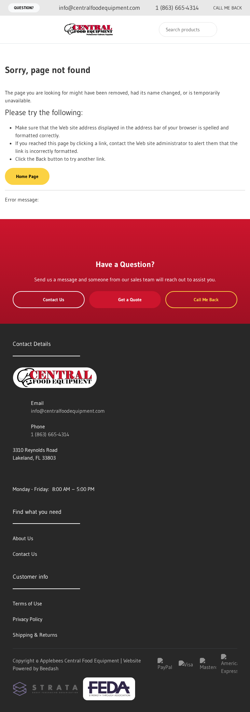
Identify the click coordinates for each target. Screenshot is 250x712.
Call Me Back (227, 8)
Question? (24, 7)
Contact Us (53, 300)
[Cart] (238, 29)
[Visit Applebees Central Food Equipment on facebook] (16, 473)
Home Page (27, 176)
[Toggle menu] (11, 29)
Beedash (49, 668)
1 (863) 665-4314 (50, 434)
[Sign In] (224, 29)
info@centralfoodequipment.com (68, 411)
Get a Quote (130, 300)
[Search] (208, 29)
